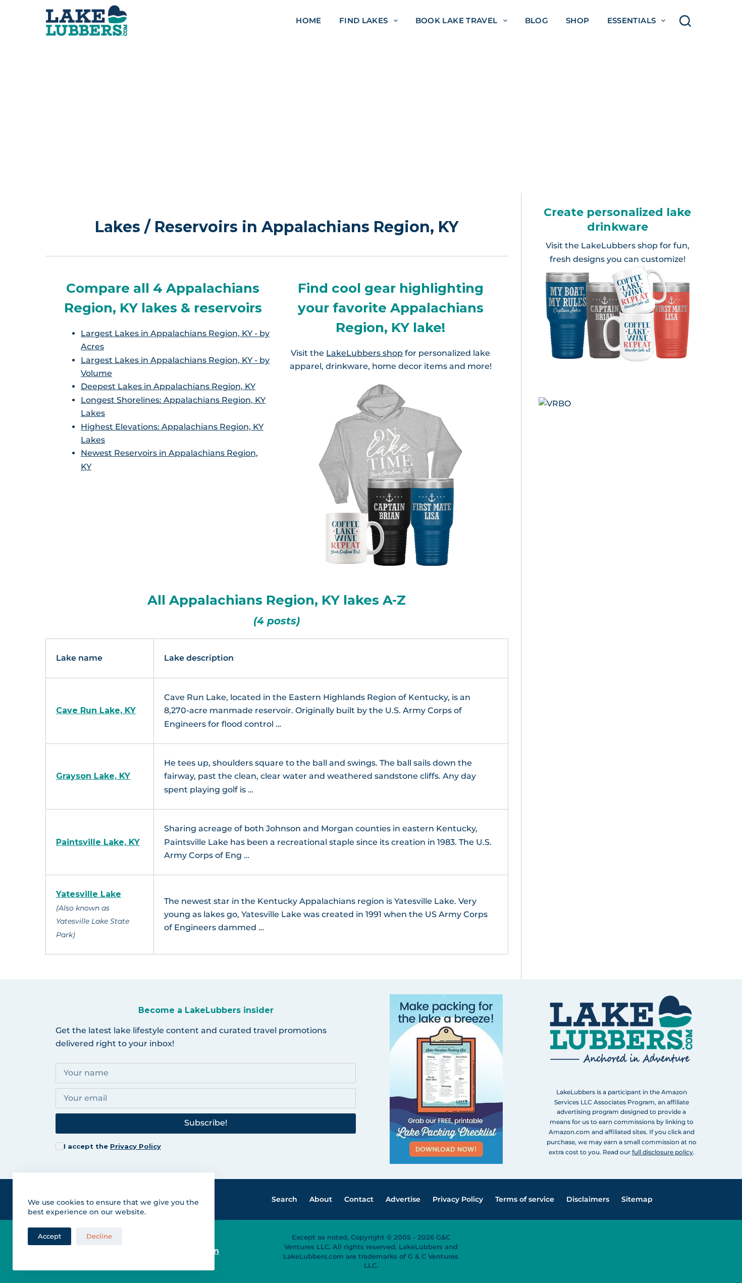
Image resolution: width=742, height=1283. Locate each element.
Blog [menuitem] (537, 20)
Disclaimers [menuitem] (587, 1199)
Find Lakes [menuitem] (363, 20)
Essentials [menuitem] (631, 20)
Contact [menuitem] (359, 1199)
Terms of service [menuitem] (524, 1199)
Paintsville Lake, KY (98, 842)
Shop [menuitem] (578, 20)
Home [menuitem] (309, 20)
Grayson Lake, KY (93, 776)
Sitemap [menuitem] (637, 1199)
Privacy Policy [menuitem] (458, 1199)
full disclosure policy (662, 1152)
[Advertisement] (371, 117)
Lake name (79, 658)
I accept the (112, 1146)
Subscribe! (205, 1123)
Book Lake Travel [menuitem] (456, 20)
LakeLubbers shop (364, 353)
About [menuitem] (320, 1199)
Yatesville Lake (88, 894)
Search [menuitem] (284, 1199)
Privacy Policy (135, 1146)
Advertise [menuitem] (403, 1199)
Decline (99, 1236)
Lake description (199, 658)
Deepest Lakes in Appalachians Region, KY (168, 386)
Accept (49, 1236)
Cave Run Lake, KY (96, 710)
